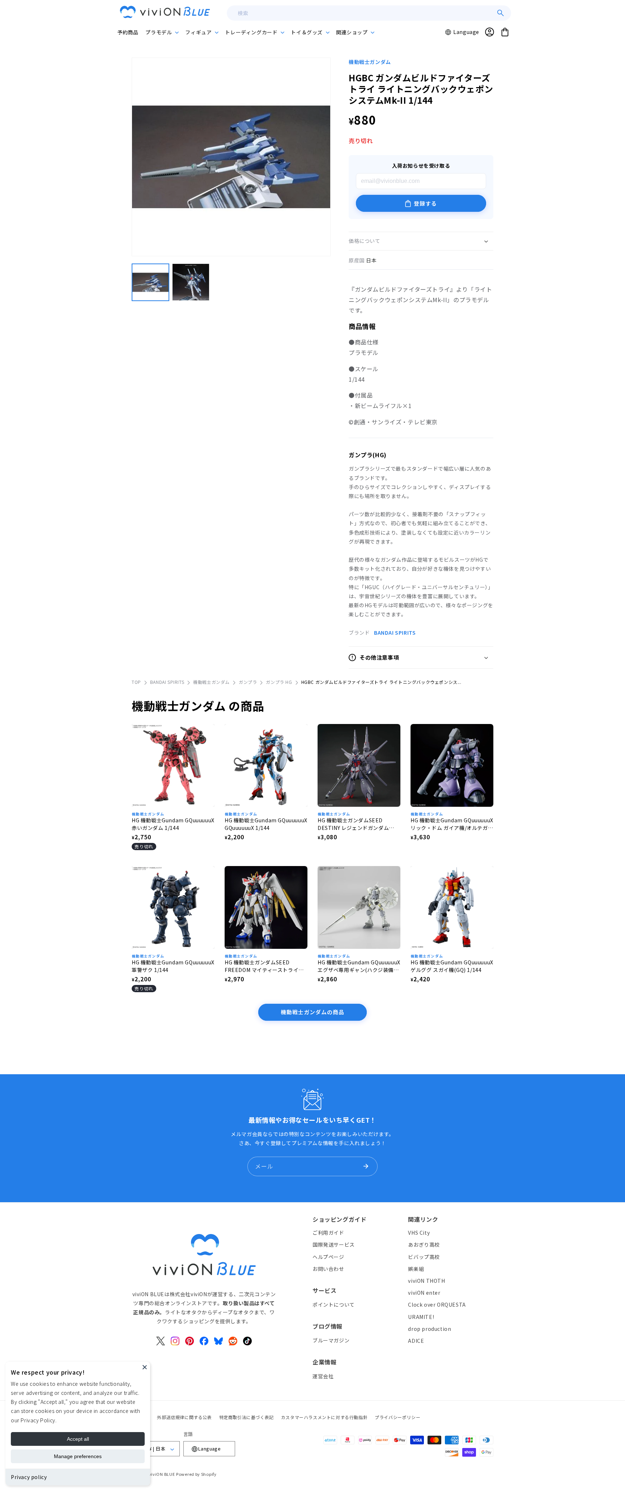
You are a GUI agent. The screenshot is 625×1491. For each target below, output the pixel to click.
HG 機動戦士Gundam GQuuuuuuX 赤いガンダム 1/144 (173, 824)
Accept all (78, 1439)
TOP (136, 682)
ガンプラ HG (279, 682)
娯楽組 (416, 1268)
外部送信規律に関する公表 (184, 1417)
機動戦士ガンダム (370, 61)
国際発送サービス (333, 1244)
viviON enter (424, 1292)
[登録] (366, 1166)
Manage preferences (78, 1456)
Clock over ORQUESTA (436, 1304)
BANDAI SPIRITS (395, 632)
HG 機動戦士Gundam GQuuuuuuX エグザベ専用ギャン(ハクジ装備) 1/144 (359, 966)
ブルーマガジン (330, 1340)
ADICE (416, 1340)
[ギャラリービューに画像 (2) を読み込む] (191, 282)
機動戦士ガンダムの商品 (312, 1012)
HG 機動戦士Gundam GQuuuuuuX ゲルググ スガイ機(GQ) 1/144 (452, 966)
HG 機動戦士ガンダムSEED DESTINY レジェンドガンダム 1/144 (353, 824)
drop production (429, 1328)
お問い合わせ (328, 1268)
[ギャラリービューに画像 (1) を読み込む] (150, 282)
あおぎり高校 (424, 1244)
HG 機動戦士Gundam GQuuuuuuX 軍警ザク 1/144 (173, 966)
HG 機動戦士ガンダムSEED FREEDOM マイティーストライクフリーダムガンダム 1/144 (264, 966)
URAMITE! (421, 1316)
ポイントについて (333, 1304)
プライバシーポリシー (397, 1417)
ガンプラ (248, 682)
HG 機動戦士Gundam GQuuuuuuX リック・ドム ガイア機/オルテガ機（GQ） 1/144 (452, 824)
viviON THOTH (426, 1280)
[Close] (144, 1367)
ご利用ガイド (328, 1232)
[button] (162, 32)
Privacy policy (29, 1477)
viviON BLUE (162, 1474)
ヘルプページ (328, 1256)
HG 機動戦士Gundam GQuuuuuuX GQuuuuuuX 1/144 (266, 824)
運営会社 (322, 1375)
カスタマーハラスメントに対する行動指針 (324, 1417)
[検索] (501, 13)
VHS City (419, 1232)
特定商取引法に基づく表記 (246, 1417)
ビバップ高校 (424, 1256)
